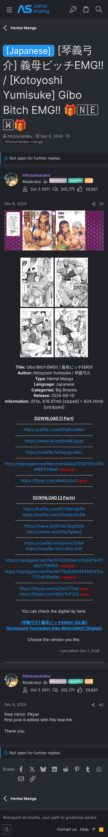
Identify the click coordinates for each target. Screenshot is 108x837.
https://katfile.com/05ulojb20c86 (54, 514)
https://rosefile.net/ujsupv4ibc (54, 452)
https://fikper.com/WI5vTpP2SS (49, 593)
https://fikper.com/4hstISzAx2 (49, 480)
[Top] (93, 829)
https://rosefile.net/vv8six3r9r (54, 548)
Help (84, 829)
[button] (9, 9)
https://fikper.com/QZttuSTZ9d (49, 588)
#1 (102, 204)
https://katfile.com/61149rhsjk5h (54, 508)
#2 (101, 704)
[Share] (94, 204)
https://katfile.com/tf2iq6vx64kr (54, 429)
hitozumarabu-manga (24, 141)
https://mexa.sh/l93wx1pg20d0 (54, 525)
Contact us (67, 829)
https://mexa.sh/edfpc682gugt (54, 440)
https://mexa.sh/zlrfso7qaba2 (54, 531)
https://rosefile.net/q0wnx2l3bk (54, 543)
